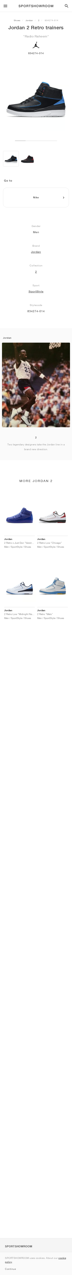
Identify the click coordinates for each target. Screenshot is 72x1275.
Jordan (29, 20)
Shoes (17, 20)
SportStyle (36, 291)
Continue (10, 1268)
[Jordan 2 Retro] (11, 159)
